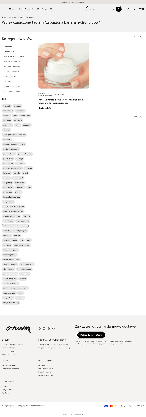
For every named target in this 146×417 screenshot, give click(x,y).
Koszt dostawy (8, 351)
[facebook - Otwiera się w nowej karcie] (48, 328)
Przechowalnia (44, 372)
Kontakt (5, 393)
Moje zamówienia (45, 368)
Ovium (4, 17)
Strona (136, 37)
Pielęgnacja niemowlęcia (13, 86)
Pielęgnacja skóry (10, 51)
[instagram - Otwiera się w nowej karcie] (44, 328)
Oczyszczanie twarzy (11, 71)
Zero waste (8, 81)
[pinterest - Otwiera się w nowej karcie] (39, 328)
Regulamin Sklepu (9, 365)
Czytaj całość (44, 108)
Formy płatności (9, 348)
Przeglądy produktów (12, 91)
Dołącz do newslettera (91, 335)
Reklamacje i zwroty (10, 354)
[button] (119, 9)
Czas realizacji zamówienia (13, 344)
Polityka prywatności (11, 368)
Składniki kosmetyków (12, 61)
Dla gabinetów (8, 389)
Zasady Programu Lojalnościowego (53, 344)
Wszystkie (8, 46)
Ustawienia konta (45, 375)
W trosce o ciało (10, 76)
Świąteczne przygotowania (14, 56)
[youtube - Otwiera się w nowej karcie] (53, 328)
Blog (10, 17)
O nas (4, 386)
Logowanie (43, 365)
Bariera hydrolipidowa (12, 66)
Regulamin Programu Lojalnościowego (54, 348)
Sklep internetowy (72, 414)
